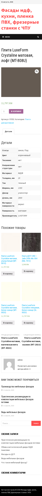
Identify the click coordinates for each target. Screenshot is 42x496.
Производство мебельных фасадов (17, 386)
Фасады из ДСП (8, 454)
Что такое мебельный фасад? (14, 462)
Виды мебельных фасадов (13, 412)
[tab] (8, 131)
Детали (8, 131)
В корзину (16, 111)
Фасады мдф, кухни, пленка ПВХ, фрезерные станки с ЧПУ (20, 19)
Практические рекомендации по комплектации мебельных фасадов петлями (17, 399)
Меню (7, 37)
